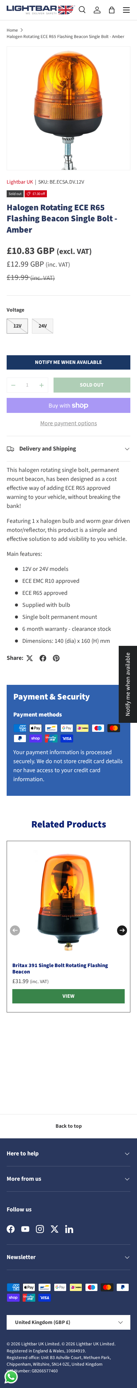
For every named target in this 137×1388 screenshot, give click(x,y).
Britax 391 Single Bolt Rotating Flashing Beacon (60, 968)
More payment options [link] (68, 423)
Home (12, 30)
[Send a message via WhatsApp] (11, 1377)
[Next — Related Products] (122, 930)
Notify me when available (68, 362)
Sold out (92, 385)
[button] (111, 10)
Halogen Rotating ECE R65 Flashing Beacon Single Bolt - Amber (65, 36)
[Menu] (126, 10)
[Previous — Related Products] (15, 930)
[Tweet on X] (29, 658)
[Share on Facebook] (43, 658)
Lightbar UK (20, 182)
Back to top (69, 1126)
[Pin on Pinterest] (56, 658)
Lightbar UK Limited (40, 1344)
